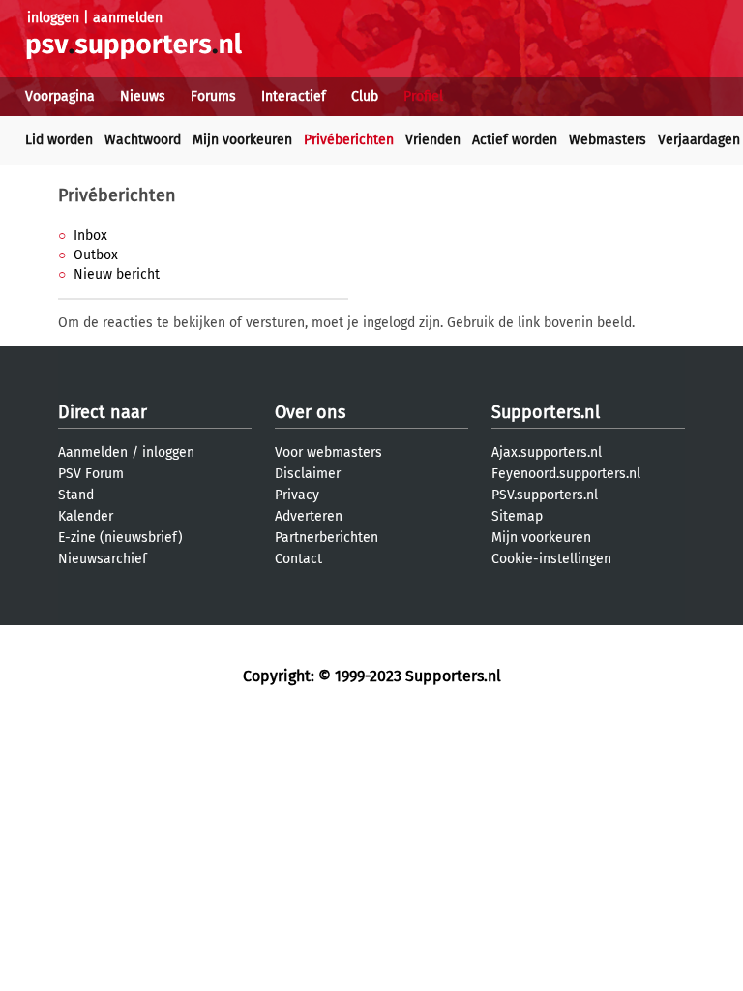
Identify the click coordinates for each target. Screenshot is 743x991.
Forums (213, 96)
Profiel (423, 96)
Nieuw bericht (117, 274)
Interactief (293, 96)
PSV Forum (91, 473)
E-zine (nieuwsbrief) (120, 537)
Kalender (85, 516)
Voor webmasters (328, 452)
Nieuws (142, 96)
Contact (298, 559)
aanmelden (128, 18)
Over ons (310, 412)
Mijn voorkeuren (242, 140)
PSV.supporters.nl (544, 495)
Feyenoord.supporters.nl (565, 473)
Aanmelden (93, 452)
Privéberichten (349, 140)
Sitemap (517, 516)
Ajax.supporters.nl (546, 452)
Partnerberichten (326, 537)
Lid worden (59, 140)
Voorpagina (60, 96)
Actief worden (514, 140)
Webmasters (607, 140)
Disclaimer (308, 473)
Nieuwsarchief (102, 559)
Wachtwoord (142, 140)
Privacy (297, 495)
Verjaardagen (699, 140)
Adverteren (308, 516)
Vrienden (433, 140)
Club (364, 96)
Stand (76, 495)
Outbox (96, 255)
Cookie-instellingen (551, 559)
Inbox (90, 235)
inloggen (53, 18)
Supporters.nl (545, 412)
